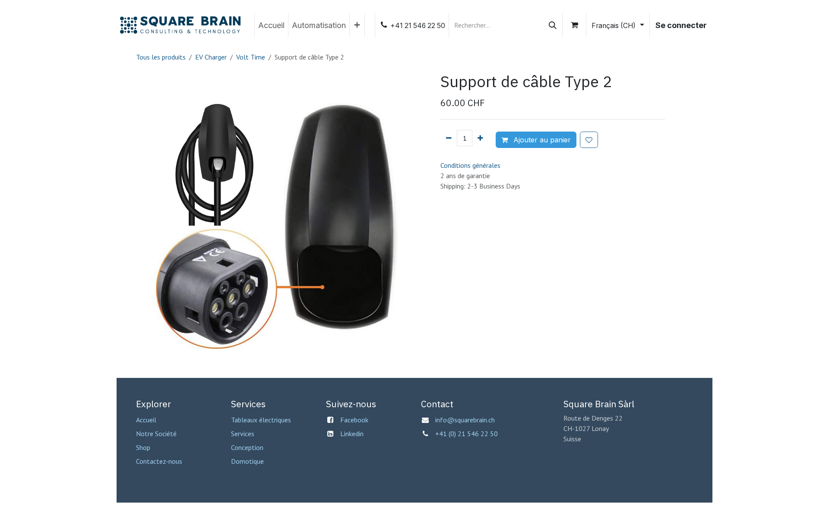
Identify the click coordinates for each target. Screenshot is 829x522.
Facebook (354, 419)
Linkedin (352, 433)
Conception (247, 447)
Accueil (146, 419)
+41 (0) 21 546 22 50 (467, 433)
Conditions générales (470, 165)
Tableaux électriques (261, 419)
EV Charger (211, 57)
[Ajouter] (480, 138)
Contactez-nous (159, 461)
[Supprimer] (448, 138)
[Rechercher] (552, 25)
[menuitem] (271, 25)
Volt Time (250, 57)
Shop (143, 447)
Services (242, 433)
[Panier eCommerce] (574, 25)
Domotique (247, 461)
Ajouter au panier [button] (541, 139)
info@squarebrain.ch (465, 419)
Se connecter (681, 25)
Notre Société (156, 433)
